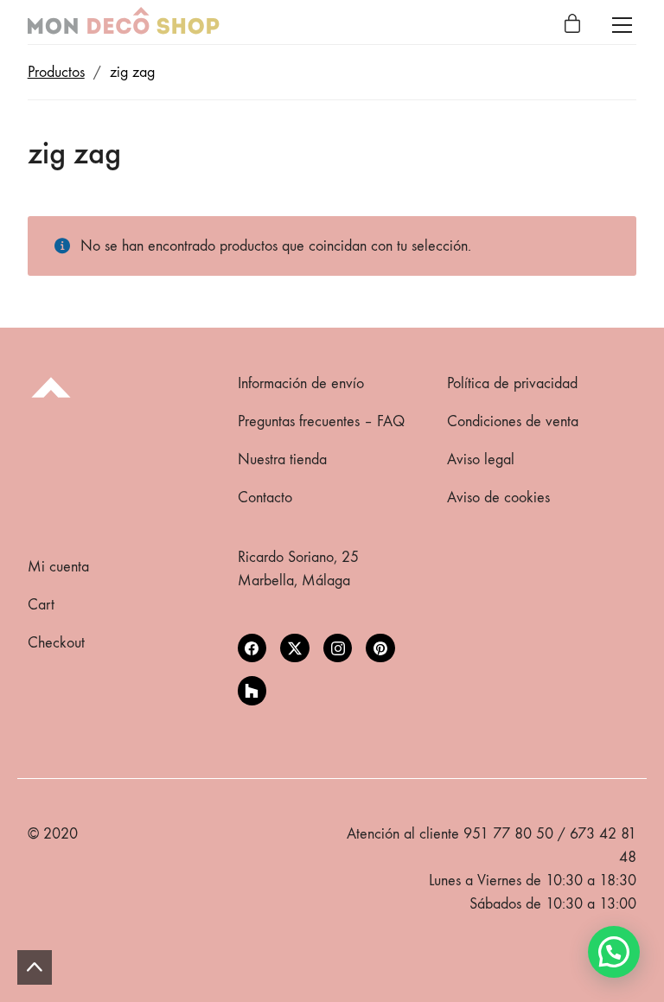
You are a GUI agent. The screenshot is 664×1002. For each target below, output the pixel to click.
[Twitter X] (295, 648)
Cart (41, 605)
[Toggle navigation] (622, 25)
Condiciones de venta (512, 421)
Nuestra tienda (282, 459)
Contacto (265, 497)
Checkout (56, 643)
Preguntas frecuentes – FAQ (321, 421)
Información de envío (301, 383)
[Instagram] (338, 648)
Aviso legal (480, 459)
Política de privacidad (512, 383)
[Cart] (572, 25)
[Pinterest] (380, 648)
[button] (614, 952)
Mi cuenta (58, 567)
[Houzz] (252, 690)
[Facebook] (252, 648)
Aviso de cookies (498, 497)
